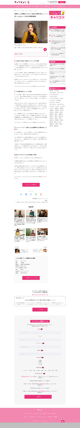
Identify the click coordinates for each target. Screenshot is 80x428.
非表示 (20, 54)
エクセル (56, 90)
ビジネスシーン (53, 104)
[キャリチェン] (22, 2)
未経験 (61, 114)
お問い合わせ (49, 416)
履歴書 (51, 114)
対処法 (56, 112)
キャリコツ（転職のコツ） (45, 6)
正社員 (51, 116)
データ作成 (58, 100)
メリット (62, 106)
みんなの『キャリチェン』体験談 (31, 6)
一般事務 (18, 47)
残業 (28, 47)
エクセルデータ (53, 92)
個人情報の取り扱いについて (26, 376)
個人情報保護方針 (41, 383)
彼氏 (26, 47)
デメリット (52, 100)
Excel (51, 90)
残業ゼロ (32, 47)
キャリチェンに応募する (31, 184)
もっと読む (40, 309)
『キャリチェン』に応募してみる (57, 6)
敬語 (56, 114)
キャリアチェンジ (53, 96)
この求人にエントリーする (31, 277)
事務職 (62, 108)
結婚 (39, 47)
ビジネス (58, 102)
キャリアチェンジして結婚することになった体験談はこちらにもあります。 (30, 122)
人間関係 (52, 110)
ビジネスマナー (60, 104)
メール (51, 108)
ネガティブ (52, 102)
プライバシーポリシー (41, 416)
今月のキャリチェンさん (43, 198)
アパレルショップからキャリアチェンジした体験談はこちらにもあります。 (30, 86)
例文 (62, 110)
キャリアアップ (60, 92)
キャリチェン (18, 10)
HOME (40, 410)
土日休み (23, 47)
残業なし (36, 47)
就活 (61, 112)
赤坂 (42, 47)
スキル (61, 98)
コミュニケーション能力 (54, 98)
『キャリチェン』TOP (19, 6)
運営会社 (55, 416)
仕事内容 (57, 110)
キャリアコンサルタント (54, 94)
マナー (57, 106)
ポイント (52, 106)
